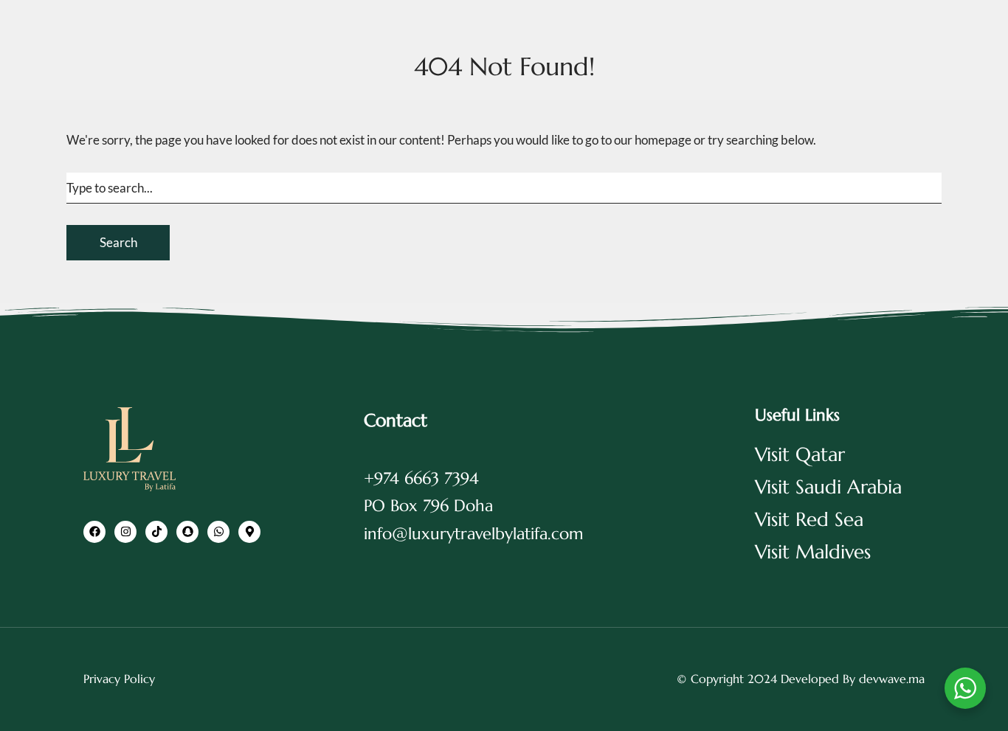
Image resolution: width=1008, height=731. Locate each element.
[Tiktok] (156, 532)
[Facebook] (94, 532)
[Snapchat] (187, 532)
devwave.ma (892, 678)
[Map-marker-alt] (249, 532)
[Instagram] (125, 532)
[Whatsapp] (218, 532)
